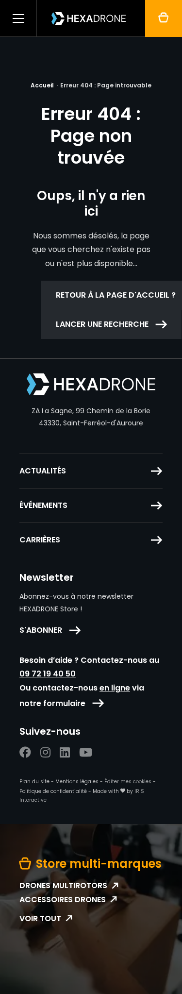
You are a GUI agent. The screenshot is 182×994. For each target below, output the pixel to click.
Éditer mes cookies (127, 781)
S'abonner (40, 630)
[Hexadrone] (88, 18)
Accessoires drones (62, 900)
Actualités (42, 471)
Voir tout (40, 919)
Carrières (39, 540)
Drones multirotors (63, 886)
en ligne (114, 687)
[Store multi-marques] (163, 18)
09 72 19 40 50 (47, 673)
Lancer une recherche (102, 324)
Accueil (42, 85)
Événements (43, 505)
